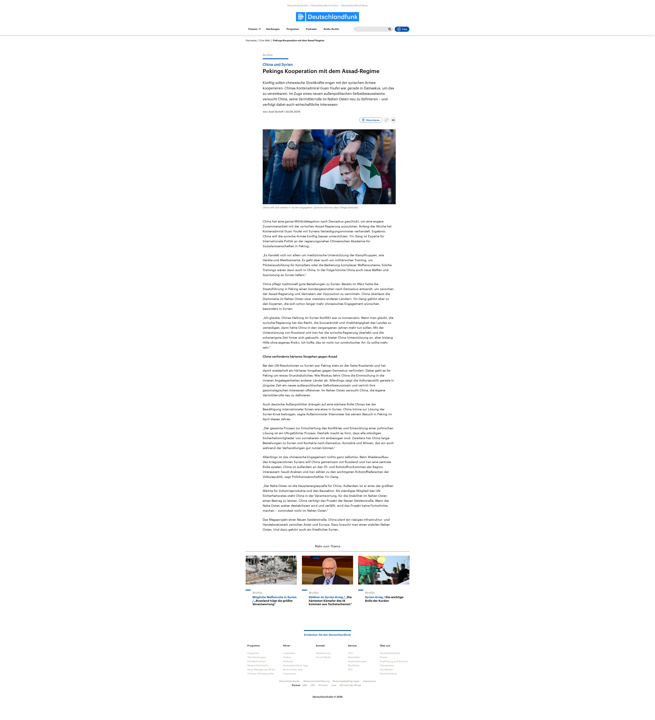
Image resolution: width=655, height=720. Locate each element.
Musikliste (353, 665)
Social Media (323, 657)
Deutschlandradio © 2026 (328, 696)
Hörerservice (323, 653)
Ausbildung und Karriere (394, 661)
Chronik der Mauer (350, 685)
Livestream (289, 653)
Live (404, 29)
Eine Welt (264, 40)
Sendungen (273, 29)
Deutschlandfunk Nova (354, 5)
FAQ (350, 653)
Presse (383, 657)
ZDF (313, 685)
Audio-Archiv (331, 29)
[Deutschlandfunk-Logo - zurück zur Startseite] (327, 16)
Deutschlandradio (297, 5)
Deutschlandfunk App (295, 665)
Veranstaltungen (357, 661)
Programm (293, 29)
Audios (287, 657)
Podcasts (311, 29)
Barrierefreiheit (388, 673)
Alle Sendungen (256, 657)
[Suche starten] (389, 29)
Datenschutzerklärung (316, 681)
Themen (253, 29)
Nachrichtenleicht (257, 665)
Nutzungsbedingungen (346, 681)
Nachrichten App (293, 669)
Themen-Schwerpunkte (260, 673)
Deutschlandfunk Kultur (325, 5)
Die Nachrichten (256, 661)
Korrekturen (386, 669)
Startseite (251, 40)
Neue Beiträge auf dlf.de (261, 669)
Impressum (369, 681)
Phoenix (323, 685)
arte (334, 685)
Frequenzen (289, 673)
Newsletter (354, 657)
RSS (350, 669)
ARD (304, 685)
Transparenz (387, 665)
